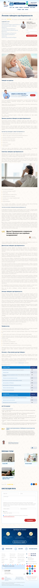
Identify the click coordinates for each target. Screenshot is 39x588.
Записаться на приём (19, 542)
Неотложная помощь (21, 557)
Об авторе (3, 554)
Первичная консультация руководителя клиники (10, 374)
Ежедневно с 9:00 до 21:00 (32, 563)
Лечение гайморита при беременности (8, 34)
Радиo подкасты (12, 555)
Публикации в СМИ (13, 557)
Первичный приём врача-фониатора (8, 387)
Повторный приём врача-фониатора (8, 390)
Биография (3, 555)
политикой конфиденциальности (8, 516)
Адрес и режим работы (12, 2)
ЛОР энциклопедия (21, 554)
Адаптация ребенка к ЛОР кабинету (8, 382)
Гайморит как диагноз (5, 23)
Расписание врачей (16, 2)
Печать (34, 447)
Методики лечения (21, 559)
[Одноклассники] (36, 484)
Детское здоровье (21, 555)
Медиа (3, 562)
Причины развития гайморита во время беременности (11, 24)
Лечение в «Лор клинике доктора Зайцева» (9, 37)
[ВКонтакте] (32, 484)
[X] (34, 484)
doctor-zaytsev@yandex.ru (32, 561)
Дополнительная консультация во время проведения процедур (12, 380)
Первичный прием (6, 369)
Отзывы (3, 560)
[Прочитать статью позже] (30, 19)
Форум (11, 559)
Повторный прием (5, 372)
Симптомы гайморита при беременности (8, 28)
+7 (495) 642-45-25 (24, 95)
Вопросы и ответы (5, 559)
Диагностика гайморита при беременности (9, 33)
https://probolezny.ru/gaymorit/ (7, 408)
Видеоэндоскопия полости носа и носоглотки (10, 402)
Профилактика (4, 35)
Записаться (33, 95)
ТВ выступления (12, 554)
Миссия (3, 557)
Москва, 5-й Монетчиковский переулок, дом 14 (31, 558)
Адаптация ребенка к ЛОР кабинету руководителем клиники (12, 385)
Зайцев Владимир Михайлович (13, 442)
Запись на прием (11, 4)
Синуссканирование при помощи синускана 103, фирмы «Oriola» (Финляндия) (14, 397)
